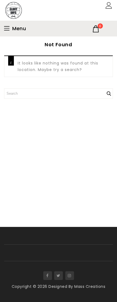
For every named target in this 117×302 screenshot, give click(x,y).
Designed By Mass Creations (76, 286)
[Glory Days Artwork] (13, 10)
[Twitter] (58, 275)
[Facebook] (47, 275)
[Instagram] (69, 275)
